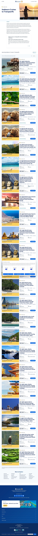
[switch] (15, 269)
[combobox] (34, 56)
